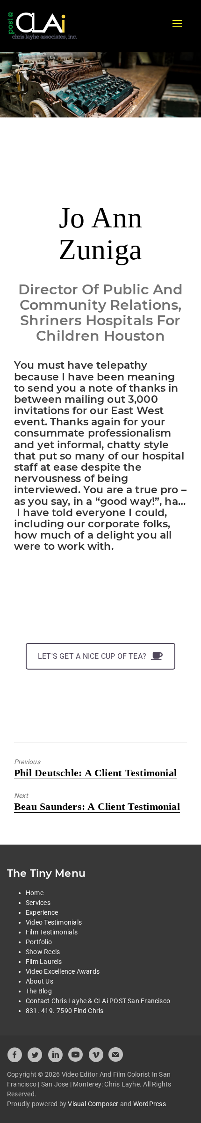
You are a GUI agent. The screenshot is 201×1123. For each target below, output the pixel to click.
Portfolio (39, 942)
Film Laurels (44, 961)
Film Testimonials (52, 932)
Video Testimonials (54, 922)
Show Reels (43, 951)
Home (34, 893)
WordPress (149, 1104)
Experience (42, 912)
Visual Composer (93, 1104)
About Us (39, 981)
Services (38, 902)
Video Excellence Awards (63, 971)
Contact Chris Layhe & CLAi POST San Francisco (98, 1001)
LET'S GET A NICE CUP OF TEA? (92, 656)
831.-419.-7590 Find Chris (65, 1010)
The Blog (39, 991)
